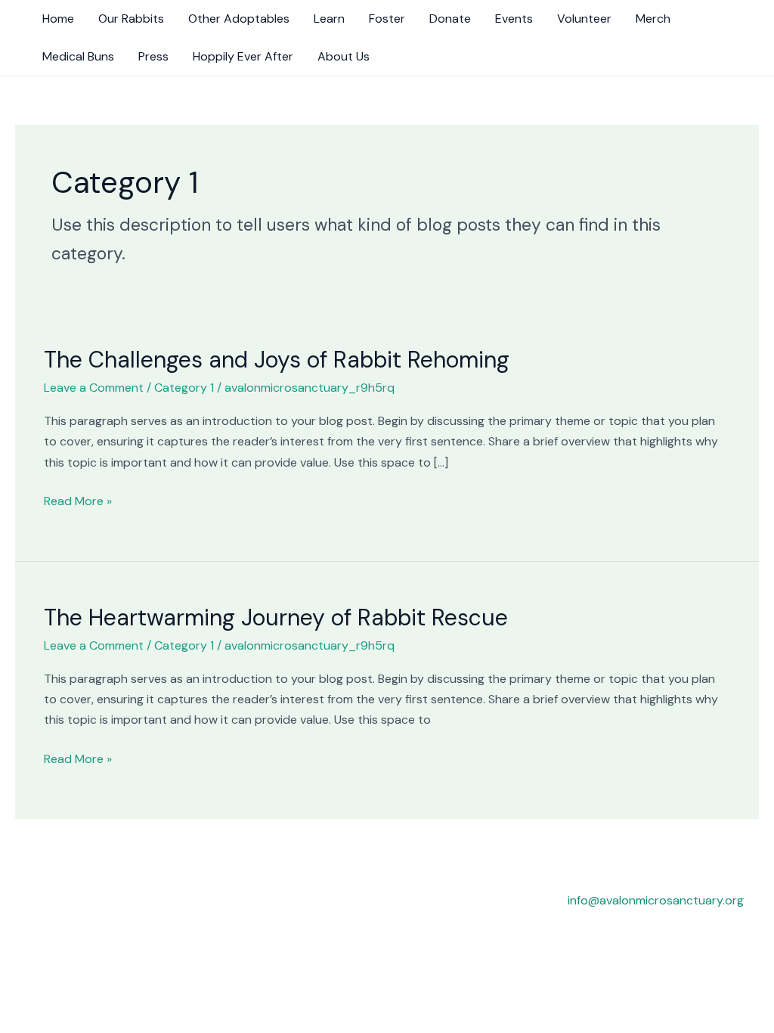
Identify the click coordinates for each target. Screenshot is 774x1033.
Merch (653, 18)
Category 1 (184, 388)
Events (514, 18)
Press (153, 56)
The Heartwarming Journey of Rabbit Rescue (276, 617)
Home (58, 18)
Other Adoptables (238, 18)
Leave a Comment (94, 388)
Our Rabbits (131, 18)
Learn (329, 18)
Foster (387, 18)
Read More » (78, 500)
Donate (450, 18)
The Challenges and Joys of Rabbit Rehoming (276, 359)
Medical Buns (78, 56)
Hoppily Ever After (243, 56)
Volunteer (584, 18)
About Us (343, 56)
